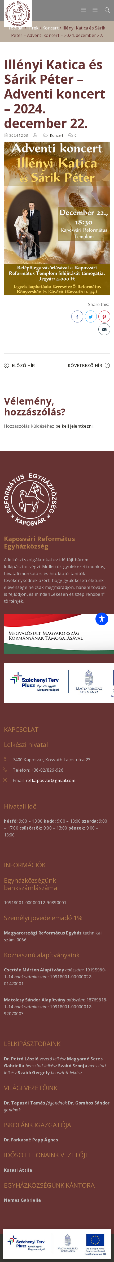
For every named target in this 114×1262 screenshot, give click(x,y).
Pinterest (104, 316)
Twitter (91, 316)
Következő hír (85, 365)
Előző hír (23, 365)
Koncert (50, 28)
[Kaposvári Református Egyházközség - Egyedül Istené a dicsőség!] (18, 13)
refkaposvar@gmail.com (50, 780)
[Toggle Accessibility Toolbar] (102, 619)
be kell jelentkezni (74, 426)
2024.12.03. (19, 135)
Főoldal (16, 28)
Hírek (32, 28)
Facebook (77, 316)
